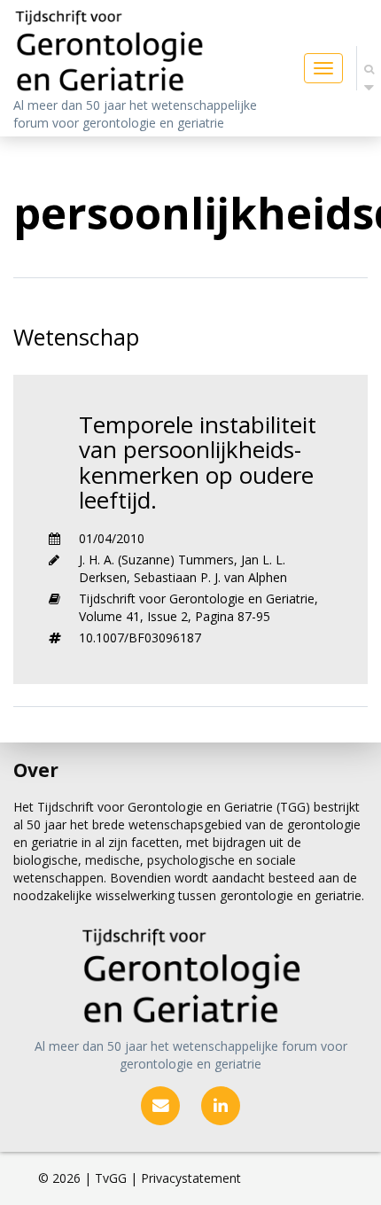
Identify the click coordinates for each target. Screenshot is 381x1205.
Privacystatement (191, 1178)
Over (35, 770)
